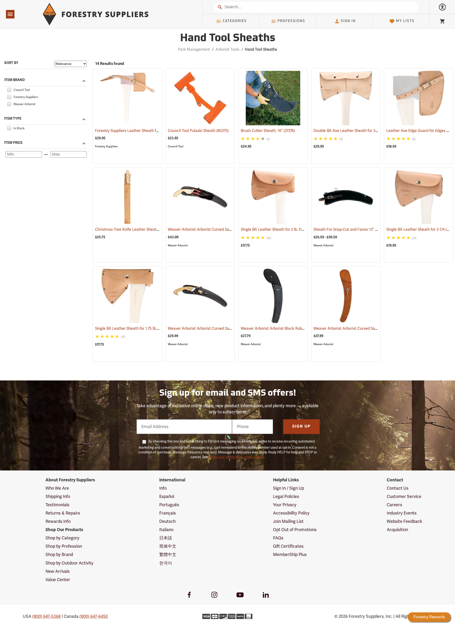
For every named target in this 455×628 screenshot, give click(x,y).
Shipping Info (58, 496)
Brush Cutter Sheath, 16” (268, 130)
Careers (394, 504)
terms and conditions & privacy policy (236, 457)
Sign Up (301, 427)
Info (163, 488)
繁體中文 (167, 554)
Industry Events (402, 513)
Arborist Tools (227, 49)
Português (169, 504)
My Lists (405, 21)
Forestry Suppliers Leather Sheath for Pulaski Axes (145, 130)
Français (167, 513)
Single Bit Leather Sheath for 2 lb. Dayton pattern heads (295, 229)
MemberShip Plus (290, 554)
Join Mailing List (288, 521)
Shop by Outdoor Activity (69, 563)
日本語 (165, 538)
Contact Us (398, 488)
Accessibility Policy (291, 513)
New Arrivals (58, 571)
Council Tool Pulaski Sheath (198, 130)
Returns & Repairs (63, 513)
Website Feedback (404, 521)
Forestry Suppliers (106, 146)
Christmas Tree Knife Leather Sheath (133, 229)
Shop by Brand (59, 554)
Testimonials (57, 504)
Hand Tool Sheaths (227, 38)
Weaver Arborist (178, 245)
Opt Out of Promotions (295, 529)
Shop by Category (62, 538)
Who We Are (57, 488)
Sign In (348, 21)
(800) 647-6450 (93, 616)
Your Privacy (284, 504)
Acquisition (397, 529)
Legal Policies (286, 496)
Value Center (58, 579)
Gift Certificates (288, 546)
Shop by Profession (64, 546)
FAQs (278, 538)
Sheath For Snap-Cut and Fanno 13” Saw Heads (360, 229)
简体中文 (167, 546)
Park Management (194, 49)
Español (166, 496)
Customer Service (404, 496)
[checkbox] (9, 89)
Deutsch (167, 521)
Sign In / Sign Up (288, 488)
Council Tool (175, 146)
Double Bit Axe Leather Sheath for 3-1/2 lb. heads (362, 130)
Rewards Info (58, 521)
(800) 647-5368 (46, 616)
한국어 (165, 563)
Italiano (166, 529)
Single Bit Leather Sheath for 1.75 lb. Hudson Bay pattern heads (156, 328)
